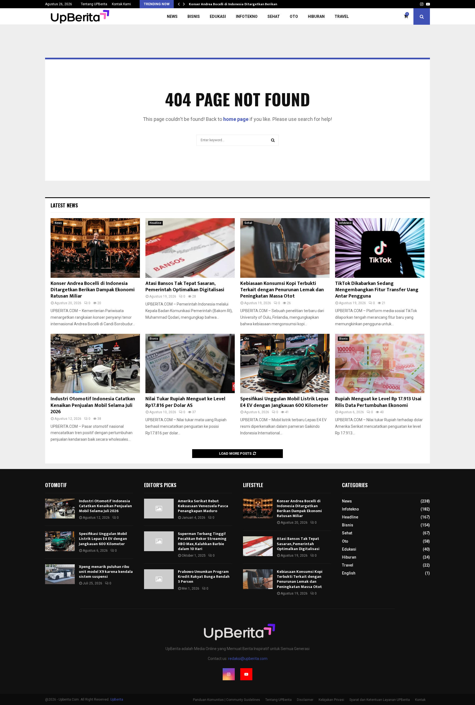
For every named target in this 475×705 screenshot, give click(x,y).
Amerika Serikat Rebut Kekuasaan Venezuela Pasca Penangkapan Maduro (203, 506)
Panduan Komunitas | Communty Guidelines (226, 700)
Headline (155, 222)
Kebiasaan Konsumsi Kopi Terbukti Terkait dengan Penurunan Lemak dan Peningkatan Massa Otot (282, 290)
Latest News (64, 205)
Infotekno (247, 16)
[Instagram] (229, 674)
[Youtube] (246, 674)
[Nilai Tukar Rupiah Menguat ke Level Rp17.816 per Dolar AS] (190, 363)
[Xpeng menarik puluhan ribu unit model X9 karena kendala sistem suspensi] (60, 574)
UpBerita (116, 699)
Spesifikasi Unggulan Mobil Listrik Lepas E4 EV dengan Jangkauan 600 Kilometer (284, 402)
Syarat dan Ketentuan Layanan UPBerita (379, 700)
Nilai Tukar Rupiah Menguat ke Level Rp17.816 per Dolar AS (185, 402)
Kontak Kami (121, 4)
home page (235, 119)
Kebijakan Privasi (331, 700)
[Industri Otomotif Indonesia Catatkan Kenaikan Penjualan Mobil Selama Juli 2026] (95, 363)
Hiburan (316, 16)
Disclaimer (305, 700)
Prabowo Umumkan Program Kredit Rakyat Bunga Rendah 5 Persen (204, 576)
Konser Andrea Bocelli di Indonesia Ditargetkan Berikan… (234, 4)
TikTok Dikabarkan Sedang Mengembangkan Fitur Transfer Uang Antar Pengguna (376, 290)
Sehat (273, 16)
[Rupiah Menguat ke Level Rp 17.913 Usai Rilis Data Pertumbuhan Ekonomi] (379, 363)
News (172, 16)
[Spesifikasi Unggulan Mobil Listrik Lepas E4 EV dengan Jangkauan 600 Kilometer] (285, 363)
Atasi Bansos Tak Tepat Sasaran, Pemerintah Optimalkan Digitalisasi (184, 286)
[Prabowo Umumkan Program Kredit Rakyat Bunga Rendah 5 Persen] (159, 579)
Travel (342, 16)
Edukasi (218, 16)
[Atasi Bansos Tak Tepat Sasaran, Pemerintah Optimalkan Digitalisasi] (190, 248)
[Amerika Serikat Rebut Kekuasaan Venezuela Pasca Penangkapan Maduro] (159, 508)
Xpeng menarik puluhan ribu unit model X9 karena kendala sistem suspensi (106, 572)
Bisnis (193, 16)
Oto (294, 16)
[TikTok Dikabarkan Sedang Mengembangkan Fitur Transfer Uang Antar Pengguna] (379, 248)
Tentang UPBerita (94, 4)
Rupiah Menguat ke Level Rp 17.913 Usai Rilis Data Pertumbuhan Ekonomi (378, 402)
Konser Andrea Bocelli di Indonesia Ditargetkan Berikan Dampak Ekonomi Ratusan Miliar (93, 290)
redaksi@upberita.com (247, 658)
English (348, 573)
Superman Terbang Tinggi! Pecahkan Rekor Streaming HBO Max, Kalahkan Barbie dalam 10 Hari (202, 541)
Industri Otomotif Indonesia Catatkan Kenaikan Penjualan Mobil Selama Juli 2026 (93, 405)
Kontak (420, 700)
